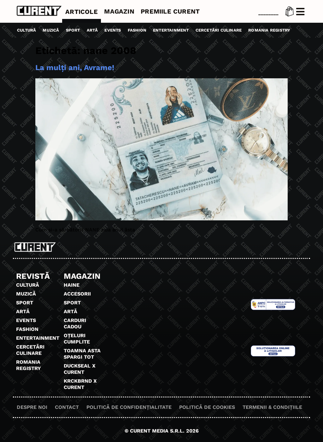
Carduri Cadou (75, 323)
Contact (67, 407)
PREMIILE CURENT (170, 11)
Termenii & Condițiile (272, 407)
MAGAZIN (119, 11)
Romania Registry (269, 30)
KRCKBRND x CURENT (80, 384)
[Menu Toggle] (300, 11)
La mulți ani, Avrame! (74, 67)
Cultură (26, 30)
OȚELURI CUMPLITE (77, 338)
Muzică (51, 30)
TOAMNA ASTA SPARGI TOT (82, 354)
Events (112, 30)
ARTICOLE (81, 11)
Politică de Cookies (207, 407)
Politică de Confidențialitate (129, 407)
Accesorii (77, 294)
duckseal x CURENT (80, 369)
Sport (73, 30)
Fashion (137, 30)
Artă (92, 30)
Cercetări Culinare (219, 30)
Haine (71, 285)
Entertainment (171, 30)
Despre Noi (32, 407)
